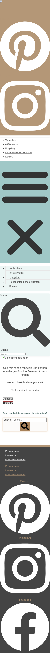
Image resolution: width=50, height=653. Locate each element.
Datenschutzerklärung (15, 460)
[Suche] (25, 426)
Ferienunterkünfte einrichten (18, 153)
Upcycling (10, 148)
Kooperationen (12, 451)
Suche (3, 295)
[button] (25, 212)
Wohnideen (10, 140)
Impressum (10, 455)
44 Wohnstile (11, 144)
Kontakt (9, 157)
